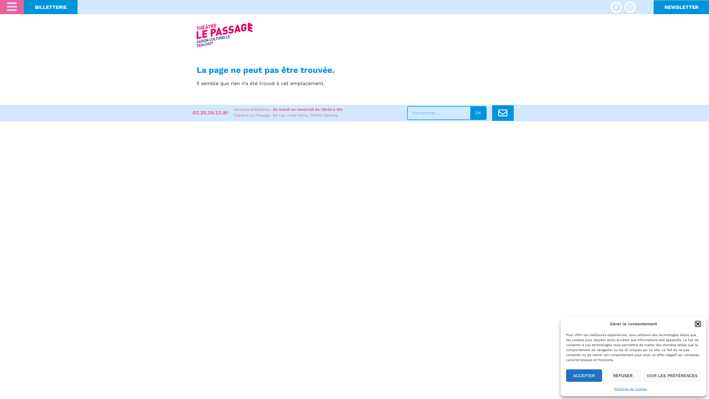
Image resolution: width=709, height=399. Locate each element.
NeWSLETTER (681, 7)
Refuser (623, 375)
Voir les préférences (672, 375)
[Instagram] (630, 7)
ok (478, 113)
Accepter (584, 375)
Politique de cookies (630, 389)
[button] (698, 324)
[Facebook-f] (616, 7)
